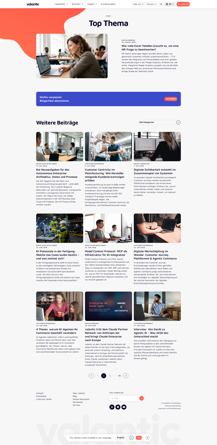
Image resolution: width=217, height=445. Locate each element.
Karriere (150, 4)
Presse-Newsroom (81, 399)
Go (139, 437)
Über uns (137, 4)
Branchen (76, 4)
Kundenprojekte (108, 4)
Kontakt (181, 4)
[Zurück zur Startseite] (33, 4)
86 (119, 376)
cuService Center (44, 399)
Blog (75, 396)
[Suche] (161, 4)
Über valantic (79, 393)
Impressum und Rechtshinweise (169, 408)
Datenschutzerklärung (173, 406)
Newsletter (78, 402)
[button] (170, 4)
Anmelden (171, 99)
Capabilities (60, 4)
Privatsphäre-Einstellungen (171, 403)
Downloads (41, 396)
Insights (90, 4)
